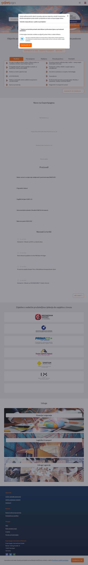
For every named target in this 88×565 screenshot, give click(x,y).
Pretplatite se (25, 45)
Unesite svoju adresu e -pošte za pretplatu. (33, 21)
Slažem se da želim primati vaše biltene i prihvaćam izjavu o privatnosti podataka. (42, 30)
